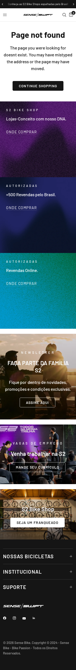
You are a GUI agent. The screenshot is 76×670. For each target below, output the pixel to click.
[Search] (64, 14)
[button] (37, 402)
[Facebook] (7, 618)
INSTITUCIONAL (22, 572)
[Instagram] (17, 618)
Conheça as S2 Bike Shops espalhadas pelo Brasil (38, 4)
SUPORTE (14, 587)
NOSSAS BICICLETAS (28, 556)
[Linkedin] (36, 618)
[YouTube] (26, 618)
